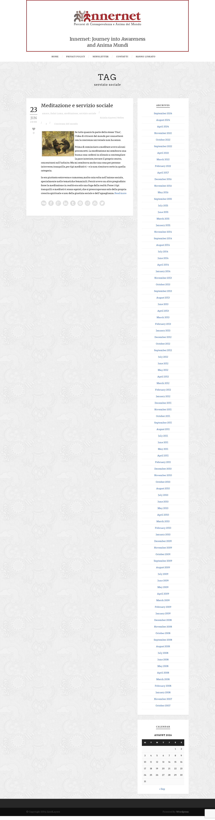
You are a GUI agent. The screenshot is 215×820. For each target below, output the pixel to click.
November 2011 (163, 409)
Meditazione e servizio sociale (77, 105)
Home (55, 56)
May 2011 (163, 449)
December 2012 (163, 337)
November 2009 (163, 547)
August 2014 (163, 245)
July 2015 (163, 205)
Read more (121, 193)
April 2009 (163, 593)
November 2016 (163, 186)
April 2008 (163, 672)
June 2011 (163, 442)
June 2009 (163, 580)
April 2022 (163, 153)
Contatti (122, 56)
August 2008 (163, 646)
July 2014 (163, 251)
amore (45, 113)
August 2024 (163, 120)
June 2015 (163, 212)
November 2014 (163, 232)
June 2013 (163, 304)
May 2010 (163, 508)
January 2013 (163, 330)
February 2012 (163, 390)
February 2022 (163, 166)
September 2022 (163, 146)
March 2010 (163, 521)
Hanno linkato (145, 56)
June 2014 (163, 258)
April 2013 (163, 311)
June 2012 (163, 363)
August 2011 (163, 429)
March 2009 (163, 600)
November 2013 (163, 278)
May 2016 (163, 192)
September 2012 (163, 350)
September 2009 (163, 561)
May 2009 (163, 587)
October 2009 (163, 554)
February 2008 (163, 686)
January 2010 (163, 534)
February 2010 (163, 528)
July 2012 (163, 357)
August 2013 (163, 297)
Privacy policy (75, 56)
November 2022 (163, 133)
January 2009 (163, 613)
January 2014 (163, 271)
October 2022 (163, 139)
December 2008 (163, 620)
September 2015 (163, 199)
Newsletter (101, 56)
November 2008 (163, 626)
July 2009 (163, 574)
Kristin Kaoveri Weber (112, 118)
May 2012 (163, 370)
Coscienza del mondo (66, 124)
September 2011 (163, 422)
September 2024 (163, 113)
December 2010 (163, 468)
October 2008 (163, 633)
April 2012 (163, 376)
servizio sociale (87, 113)
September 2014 (163, 238)
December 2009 (163, 541)
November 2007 (163, 699)
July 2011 (163, 436)
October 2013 (163, 284)
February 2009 (163, 607)
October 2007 (163, 705)
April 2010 (163, 515)
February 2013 (163, 324)
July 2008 (163, 653)
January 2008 (163, 692)
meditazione (71, 113)
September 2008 (163, 640)
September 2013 (163, 291)
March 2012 (163, 383)
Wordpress (182, 811)
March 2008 (163, 679)
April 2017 (163, 172)
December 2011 (163, 403)
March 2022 (163, 159)
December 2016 (163, 179)
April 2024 (163, 126)
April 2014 (163, 264)
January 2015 (163, 225)
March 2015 (163, 218)
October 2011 (163, 416)
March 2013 (163, 317)
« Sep (162, 789)
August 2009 (163, 567)
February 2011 (163, 462)
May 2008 (163, 666)
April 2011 (163, 455)
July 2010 (163, 495)
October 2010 (163, 482)
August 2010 (163, 488)
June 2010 (163, 501)
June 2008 (163, 659)
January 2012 (163, 396)
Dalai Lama (56, 113)
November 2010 (163, 475)
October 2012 (163, 343)
